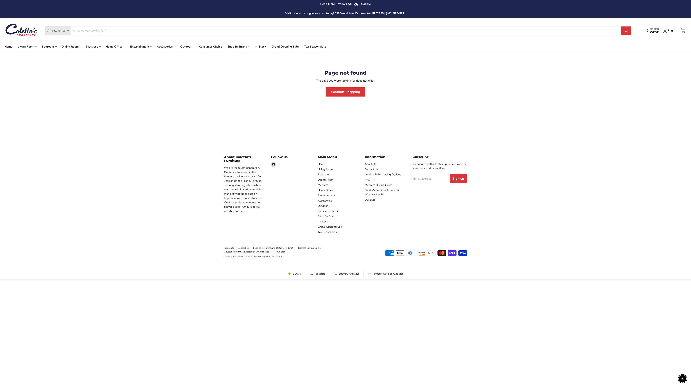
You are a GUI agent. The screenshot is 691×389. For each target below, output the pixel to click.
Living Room (26, 47)
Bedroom (48, 47)
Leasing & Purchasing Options (383, 174)
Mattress (92, 47)
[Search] (626, 30)
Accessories (165, 47)
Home (8, 47)
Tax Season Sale (315, 47)
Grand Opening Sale (285, 47)
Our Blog (370, 200)
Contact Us (371, 169)
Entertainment (140, 47)
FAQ (367, 180)
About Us (370, 164)
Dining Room (70, 47)
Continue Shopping (345, 92)
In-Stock (260, 47)
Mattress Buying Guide (378, 185)
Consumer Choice (210, 47)
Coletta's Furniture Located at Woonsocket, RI (248, 251)
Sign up (458, 178)
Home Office (114, 47)
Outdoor (186, 47)
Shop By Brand (237, 47)
